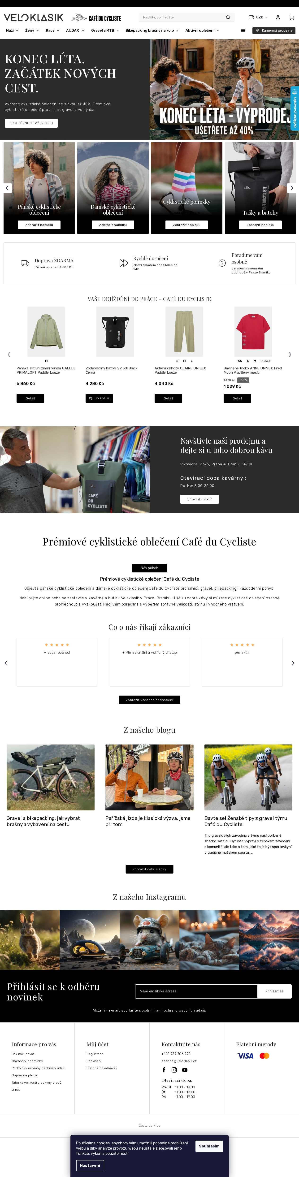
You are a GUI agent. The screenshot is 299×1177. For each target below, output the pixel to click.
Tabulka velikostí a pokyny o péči (37, 1082)
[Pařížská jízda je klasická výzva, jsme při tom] (149, 777)
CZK (260, 17)
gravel (206, 588)
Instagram (175, 1069)
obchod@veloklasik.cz (179, 1061)
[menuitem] (12, 30)
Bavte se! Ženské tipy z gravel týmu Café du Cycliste (245, 821)
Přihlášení (94, 1061)
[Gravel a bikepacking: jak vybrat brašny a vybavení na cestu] (51, 777)
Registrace (95, 1054)
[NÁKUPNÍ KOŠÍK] (290, 17)
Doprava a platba (25, 1075)
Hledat (227, 17)
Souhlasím (209, 1146)
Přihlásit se (274, 991)
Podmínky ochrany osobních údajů (38, 1068)
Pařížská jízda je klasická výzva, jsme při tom (148, 821)
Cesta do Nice (149, 1125)
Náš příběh (149, 568)
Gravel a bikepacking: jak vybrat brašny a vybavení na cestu (43, 821)
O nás (16, 1089)
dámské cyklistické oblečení (122, 588)
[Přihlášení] (278, 17)
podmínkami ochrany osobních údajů (173, 1010)
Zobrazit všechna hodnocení (149, 700)
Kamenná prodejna (277, 30)
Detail (30, 398)
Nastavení (90, 1165)
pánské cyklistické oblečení (65, 588)
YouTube (185, 1069)
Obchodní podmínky (27, 1061)
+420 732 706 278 (176, 1054)
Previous (8, 188)
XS (240, 361)
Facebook (164, 1069)
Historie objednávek (102, 1068)
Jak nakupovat (23, 1054)
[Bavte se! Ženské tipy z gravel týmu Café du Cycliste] (248, 777)
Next (293, 188)
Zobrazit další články (149, 869)
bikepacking (225, 588)
